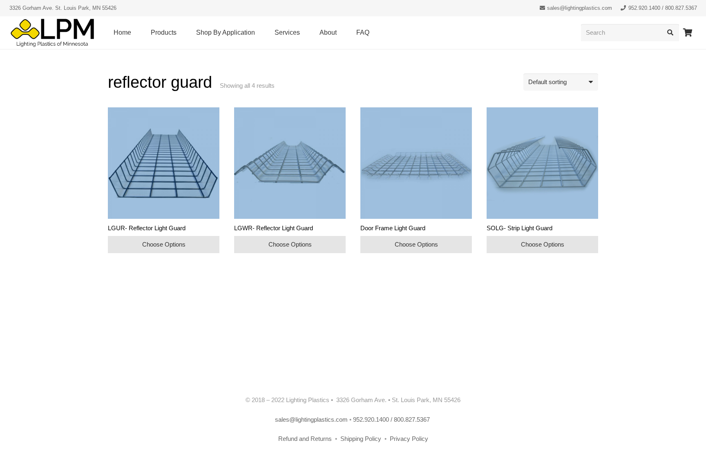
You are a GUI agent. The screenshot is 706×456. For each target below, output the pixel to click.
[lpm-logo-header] (52, 33)
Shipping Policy (361, 438)
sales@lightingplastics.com (311, 419)
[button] (180, 32)
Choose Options (163, 244)
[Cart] (688, 32)
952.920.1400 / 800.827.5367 (392, 419)
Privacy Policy (409, 438)
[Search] (670, 32)
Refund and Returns (305, 438)
